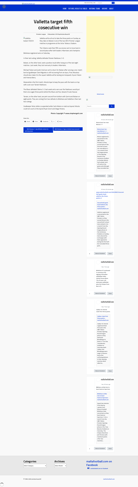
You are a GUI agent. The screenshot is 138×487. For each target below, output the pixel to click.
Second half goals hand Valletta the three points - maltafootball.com (103, 206)
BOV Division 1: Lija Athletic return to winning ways (36, 130)
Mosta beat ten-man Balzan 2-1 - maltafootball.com (103, 131)
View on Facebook (100, 176)
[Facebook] (4, 6)
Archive (104, 8)
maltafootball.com (89, 3)
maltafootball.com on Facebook (99, 463)
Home (64, 8)
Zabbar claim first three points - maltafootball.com (103, 318)
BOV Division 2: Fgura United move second (68, 129)
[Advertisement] (100, 44)
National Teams (94, 8)
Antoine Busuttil (65, 34)
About (111, 8)
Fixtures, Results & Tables (77, 8)
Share (110, 176)
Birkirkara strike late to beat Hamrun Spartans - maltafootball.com (103, 397)
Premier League (41, 34)
